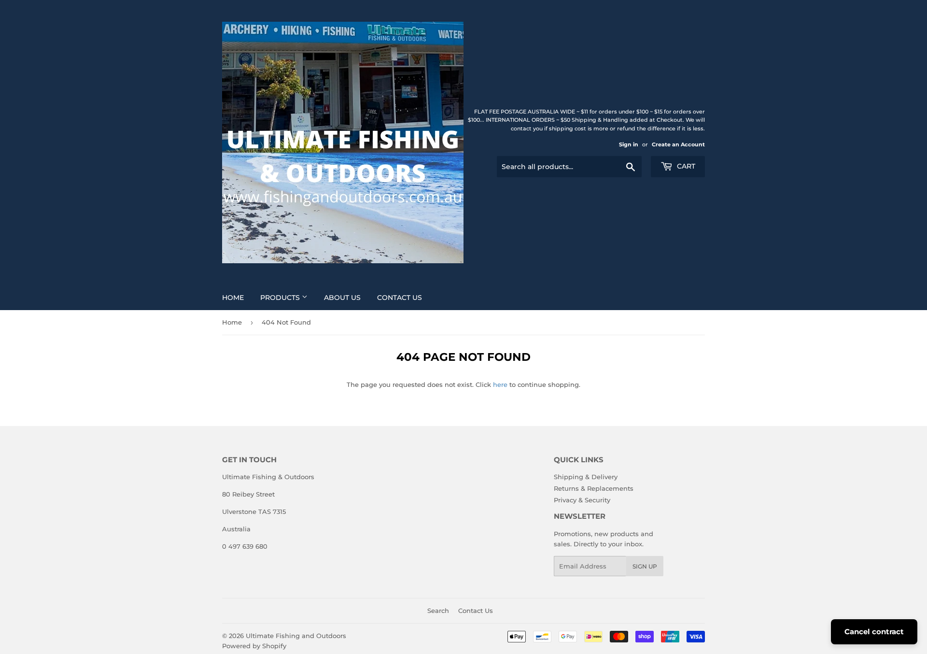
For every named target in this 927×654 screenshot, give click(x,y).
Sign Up (644, 566)
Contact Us (399, 297)
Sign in (628, 144)
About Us (342, 297)
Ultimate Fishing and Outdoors (296, 636)
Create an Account (678, 144)
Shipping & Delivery (586, 477)
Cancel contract (874, 631)
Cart (685, 166)
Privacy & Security (582, 500)
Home (233, 297)
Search (438, 610)
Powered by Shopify (254, 646)
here (500, 384)
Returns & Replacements (593, 488)
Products (281, 297)
